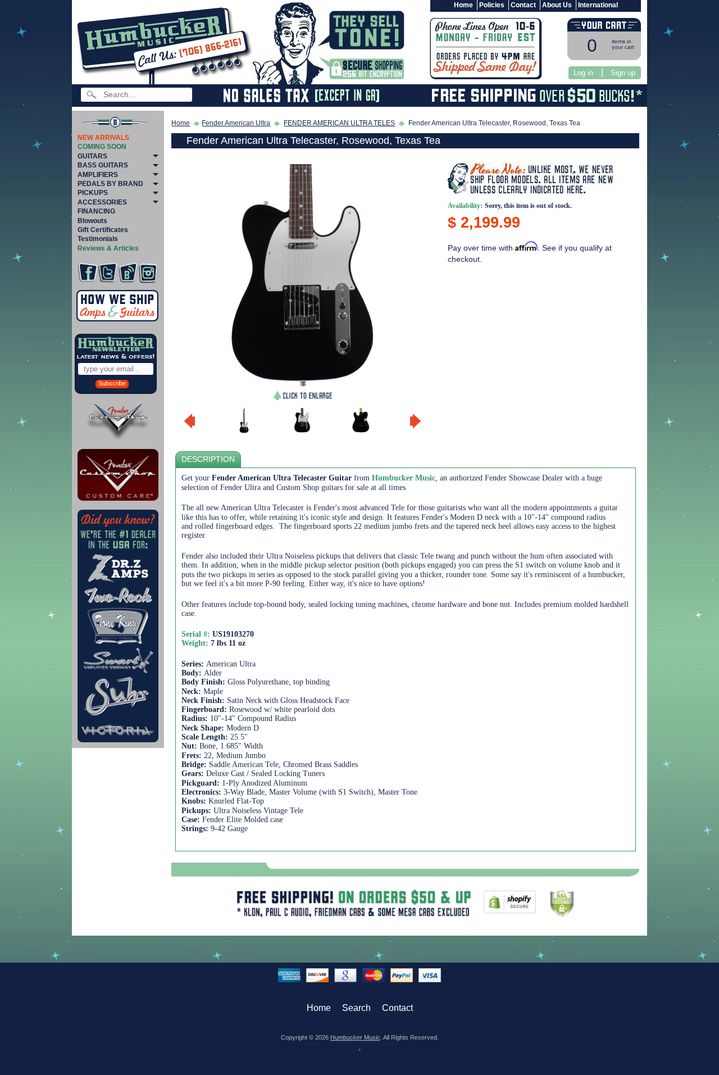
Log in (583, 73)
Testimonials (98, 239)
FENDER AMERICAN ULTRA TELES (339, 123)
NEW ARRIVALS (103, 138)
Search (356, 1008)
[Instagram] (148, 272)
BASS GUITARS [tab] (103, 165)
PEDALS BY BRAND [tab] (110, 184)
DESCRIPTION (208, 459)
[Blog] (128, 272)
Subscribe (112, 383)
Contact (523, 5)
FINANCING (96, 211)
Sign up (623, 73)
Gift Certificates (103, 230)
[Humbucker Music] (166, 44)
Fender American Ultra (236, 123)
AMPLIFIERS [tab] (98, 175)
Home (463, 5)
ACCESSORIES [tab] (102, 202)
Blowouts (92, 221)
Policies (491, 5)
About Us (557, 5)
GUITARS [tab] (92, 156)
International (598, 5)
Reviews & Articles (108, 248)
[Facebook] (87, 272)
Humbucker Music (355, 1037)
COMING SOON (102, 147)
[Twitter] (107, 272)
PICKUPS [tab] (93, 193)
